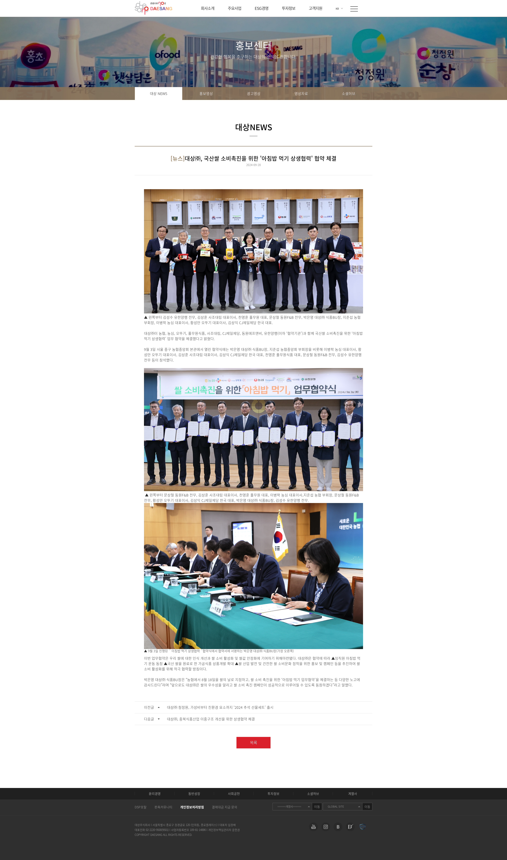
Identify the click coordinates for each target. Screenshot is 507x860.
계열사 (352, 793)
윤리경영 (155, 793)
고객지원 (315, 8)
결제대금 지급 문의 (224, 807)
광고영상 (253, 93)
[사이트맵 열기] (354, 9)
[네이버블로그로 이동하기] (338, 826)
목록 (253, 742)
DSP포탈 (141, 807)
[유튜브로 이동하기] (313, 826)
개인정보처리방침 (192, 807)
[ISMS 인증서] (362, 826)
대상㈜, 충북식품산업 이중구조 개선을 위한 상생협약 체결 (199, 719)
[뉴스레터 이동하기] (350, 826)
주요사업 (234, 8)
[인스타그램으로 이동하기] (325, 826)
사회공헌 (234, 793)
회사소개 (207, 8)
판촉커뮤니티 (163, 807)
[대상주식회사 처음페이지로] (153, 8)
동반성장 (194, 793)
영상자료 (301, 93)
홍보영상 (206, 93)
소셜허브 (348, 93)
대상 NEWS (158, 93)
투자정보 (288, 8)
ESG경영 (261, 8)
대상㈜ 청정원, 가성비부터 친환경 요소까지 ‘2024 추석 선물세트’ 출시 (209, 707)
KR (337, 8)
